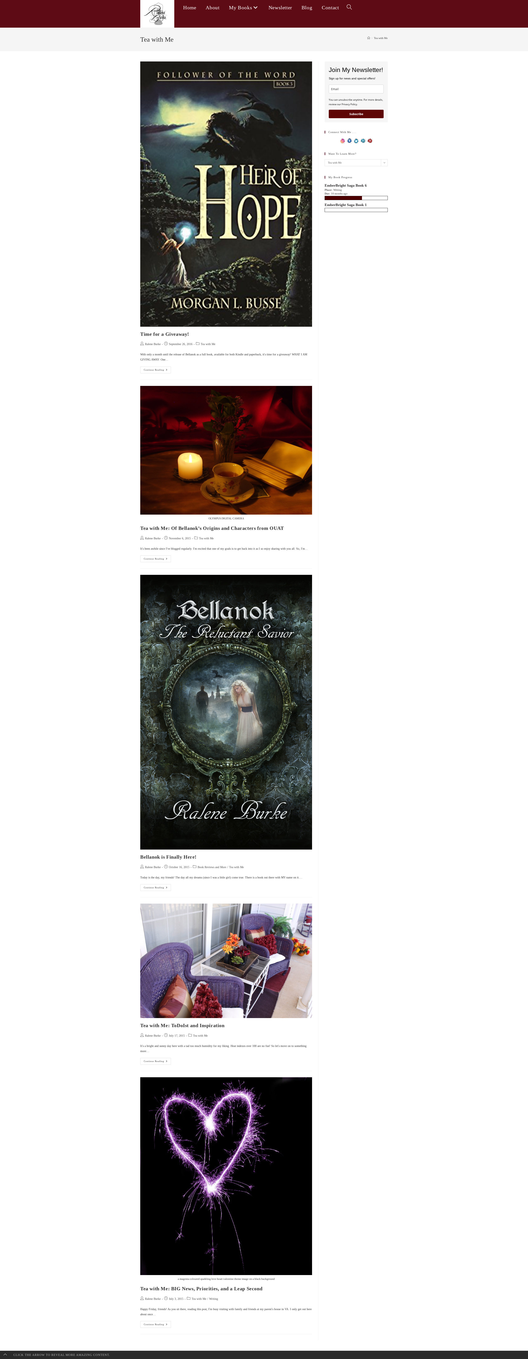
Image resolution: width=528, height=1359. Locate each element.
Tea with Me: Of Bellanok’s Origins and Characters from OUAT (212, 528)
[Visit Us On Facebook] (349, 140)
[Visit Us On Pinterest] (370, 140)
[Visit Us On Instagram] (342, 140)
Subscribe (356, 114)
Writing (213, 1298)
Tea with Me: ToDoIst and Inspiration (182, 1025)
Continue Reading (157, 370)
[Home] (368, 38)
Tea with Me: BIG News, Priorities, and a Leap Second (201, 1288)
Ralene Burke (153, 344)
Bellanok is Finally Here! (168, 857)
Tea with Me (381, 38)
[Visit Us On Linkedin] (363, 140)
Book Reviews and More (212, 867)
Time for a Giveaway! (164, 334)
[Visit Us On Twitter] (356, 140)
